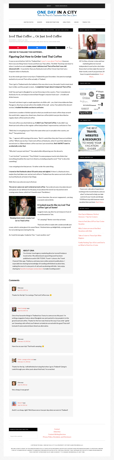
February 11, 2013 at (24, 362)
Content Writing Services (57, 434)
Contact (57, 429)
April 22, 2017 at (23, 290)
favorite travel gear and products (31, 269)
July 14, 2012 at (22, 385)
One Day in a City (57, 14)
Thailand (38, 30)
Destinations (26, 30)
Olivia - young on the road (25, 359)
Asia (33, 30)
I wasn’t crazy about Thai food (51, 61)
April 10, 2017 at (23, 310)
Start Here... (100, 202)
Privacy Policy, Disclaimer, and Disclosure (57, 437)
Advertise (57, 432)
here (58, 41)
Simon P (20, 403)
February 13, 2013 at (24, 341)
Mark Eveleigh (22, 308)
